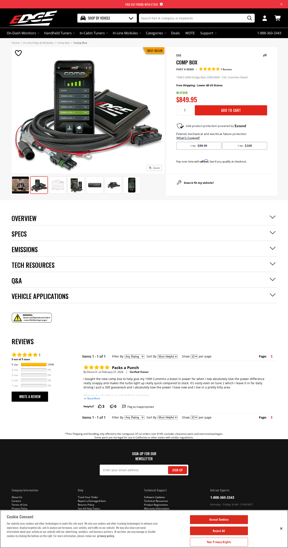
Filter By (117, 356)
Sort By (151, 356)
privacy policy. (106, 536)
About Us (17, 497)
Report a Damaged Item (92, 501)
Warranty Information (156, 508)
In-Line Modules (125, 33)
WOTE (190, 33)
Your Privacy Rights (219, 542)
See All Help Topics (89, 508)
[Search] (248, 18)
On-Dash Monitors (21, 33)
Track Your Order (88, 497)
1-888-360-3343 (222, 497)
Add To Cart (231, 110)
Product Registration (156, 505)
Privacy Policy (19, 508)
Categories (154, 33)
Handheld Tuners (58, 33)
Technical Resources (156, 501)
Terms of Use (19, 505)
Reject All (219, 531)
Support (206, 33)
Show (186, 356)
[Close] (281, 528)
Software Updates (154, 497)
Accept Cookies (219, 519)
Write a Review (29, 396)
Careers (16, 501)
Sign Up (177, 470)
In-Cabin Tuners (92, 33)
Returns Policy (86, 505)
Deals (175, 33)
